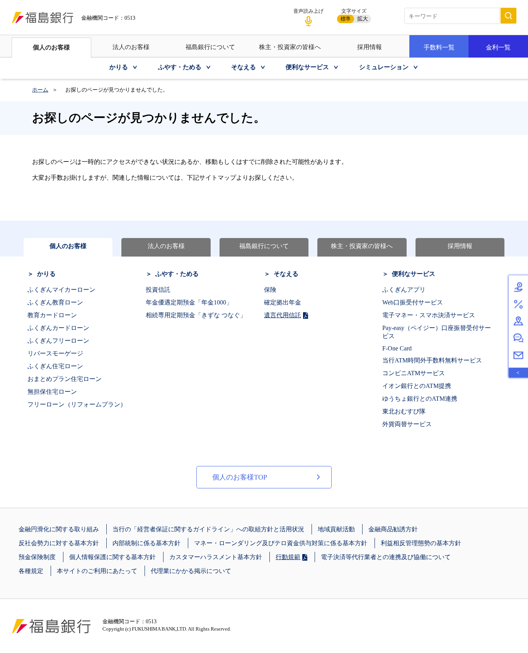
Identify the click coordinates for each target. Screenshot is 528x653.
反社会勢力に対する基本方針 (59, 543)
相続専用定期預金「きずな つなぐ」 (196, 315)
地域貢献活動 (336, 529)
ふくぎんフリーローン (58, 340)
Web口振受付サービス (412, 302)
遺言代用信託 (282, 315)
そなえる (286, 273)
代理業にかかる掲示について (191, 571)
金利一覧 (498, 47)
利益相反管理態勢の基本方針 (421, 543)
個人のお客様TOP (239, 477)
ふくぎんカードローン (58, 328)
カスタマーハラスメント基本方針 (215, 557)
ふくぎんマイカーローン (61, 289)
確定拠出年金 (282, 302)
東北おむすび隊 (404, 411)
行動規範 (288, 557)
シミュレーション (384, 67)
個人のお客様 (51, 47)
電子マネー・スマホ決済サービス (428, 315)
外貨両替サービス (407, 424)
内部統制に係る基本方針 (146, 543)
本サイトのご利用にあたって (97, 571)
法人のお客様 (131, 47)
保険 (270, 289)
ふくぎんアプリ (404, 289)
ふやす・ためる (177, 273)
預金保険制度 (37, 557)
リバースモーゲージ (55, 353)
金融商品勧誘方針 (393, 529)
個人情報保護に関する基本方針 (112, 557)
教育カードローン (52, 315)
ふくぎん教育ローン (55, 302)
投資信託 (158, 289)
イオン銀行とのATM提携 (416, 386)
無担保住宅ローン (52, 391)
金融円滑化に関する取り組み (59, 529)
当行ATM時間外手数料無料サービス (432, 360)
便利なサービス (413, 273)
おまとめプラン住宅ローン (64, 379)
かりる (46, 273)
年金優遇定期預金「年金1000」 (189, 302)
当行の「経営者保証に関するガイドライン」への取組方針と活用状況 (208, 529)
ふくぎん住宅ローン (55, 366)
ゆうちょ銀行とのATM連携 (419, 398)
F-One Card (397, 348)
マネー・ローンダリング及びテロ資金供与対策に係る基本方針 (280, 543)
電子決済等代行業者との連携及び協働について (386, 557)
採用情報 (369, 47)
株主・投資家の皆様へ (290, 47)
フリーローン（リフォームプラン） (76, 404)
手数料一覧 (439, 47)
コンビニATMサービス (413, 373)
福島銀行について (210, 47)
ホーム (40, 90)
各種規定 (31, 571)
